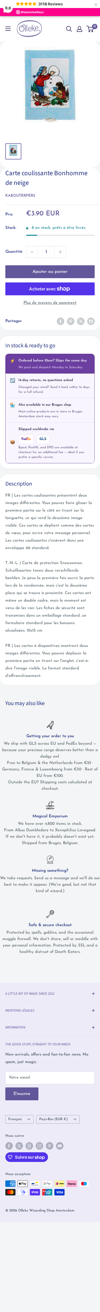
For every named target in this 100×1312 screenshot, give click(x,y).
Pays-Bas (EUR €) (53, 1119)
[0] (90, 29)
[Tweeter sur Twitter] (81, 321)
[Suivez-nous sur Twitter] (19, 1146)
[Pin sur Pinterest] (70, 321)
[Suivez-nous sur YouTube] (59, 1146)
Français (15, 1119)
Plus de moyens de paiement (50, 303)
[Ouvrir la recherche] (69, 29)
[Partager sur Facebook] (60, 321)
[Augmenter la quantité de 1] (60, 252)
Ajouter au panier (50, 272)
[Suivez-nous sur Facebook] (9, 1146)
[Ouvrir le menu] (8, 29)
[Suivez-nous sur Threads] (29, 1146)
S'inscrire (21, 1094)
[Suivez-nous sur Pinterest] (49, 1146)
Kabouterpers (20, 196)
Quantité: (14, 252)
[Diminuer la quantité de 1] (32, 252)
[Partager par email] (91, 321)
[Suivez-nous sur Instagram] (39, 1146)
